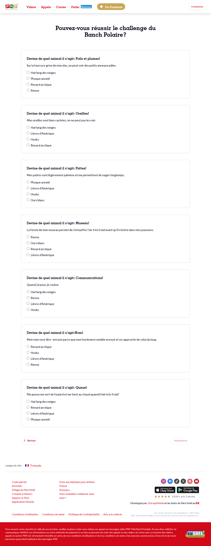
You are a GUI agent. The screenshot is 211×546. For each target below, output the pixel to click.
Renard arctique (41, 84)
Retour (31, 440)
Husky (35, 139)
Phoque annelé (40, 78)
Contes (61, 6)
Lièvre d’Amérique (42, 133)
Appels (46, 6)
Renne (35, 90)
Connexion (197, 6)
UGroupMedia (155, 503)
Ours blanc (38, 200)
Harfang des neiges (43, 72)
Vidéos (31, 6)
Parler (75, 6)
